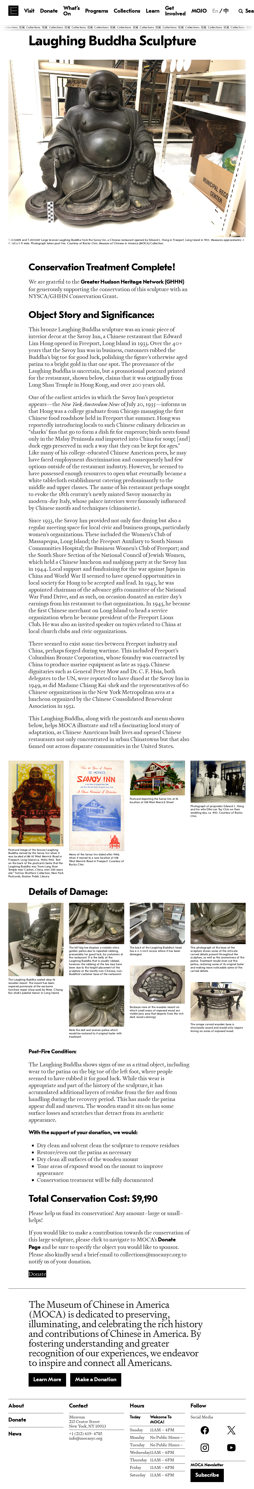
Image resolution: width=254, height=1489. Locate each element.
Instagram (205, 1448)
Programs (96, 11)
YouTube (231, 1448)
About (16, 1406)
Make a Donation (95, 1380)
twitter (231, 1430)
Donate (49, 11)
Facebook (205, 1430)
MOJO (199, 11)
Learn (153, 11)
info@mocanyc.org (85, 1438)
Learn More (47, 1380)
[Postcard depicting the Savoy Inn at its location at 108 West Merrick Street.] (157, 778)
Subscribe (207, 1475)
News (14, 1434)
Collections (127, 11)
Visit (29, 11)
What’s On (71, 11)
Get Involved (175, 11)
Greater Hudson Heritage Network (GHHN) (132, 282)
